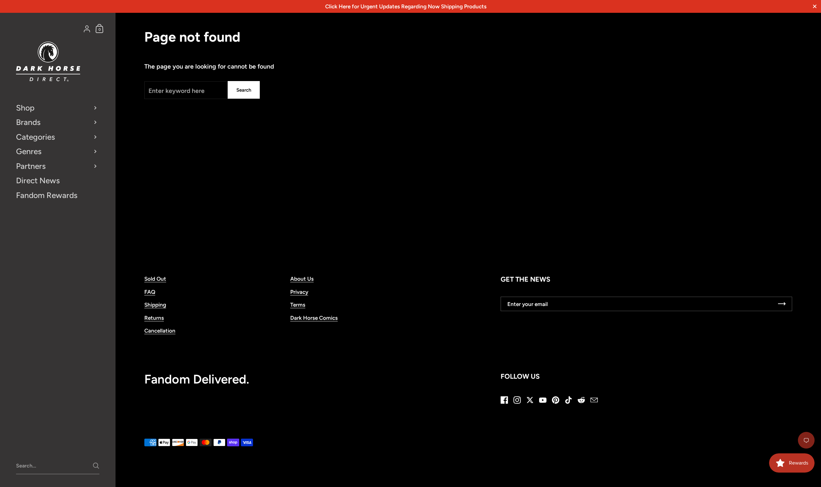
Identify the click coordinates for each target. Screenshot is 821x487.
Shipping (155, 304)
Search (243, 90)
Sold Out (155, 279)
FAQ (149, 292)
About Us (302, 279)
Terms (297, 304)
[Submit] (96, 465)
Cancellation (159, 330)
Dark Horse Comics (314, 318)
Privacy (299, 292)
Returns (154, 318)
